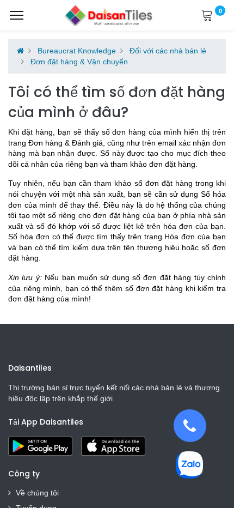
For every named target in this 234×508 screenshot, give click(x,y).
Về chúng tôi (37, 492)
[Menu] (16, 15)
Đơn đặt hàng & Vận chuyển (79, 61)
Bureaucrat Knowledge (77, 50)
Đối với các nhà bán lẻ (168, 50)
